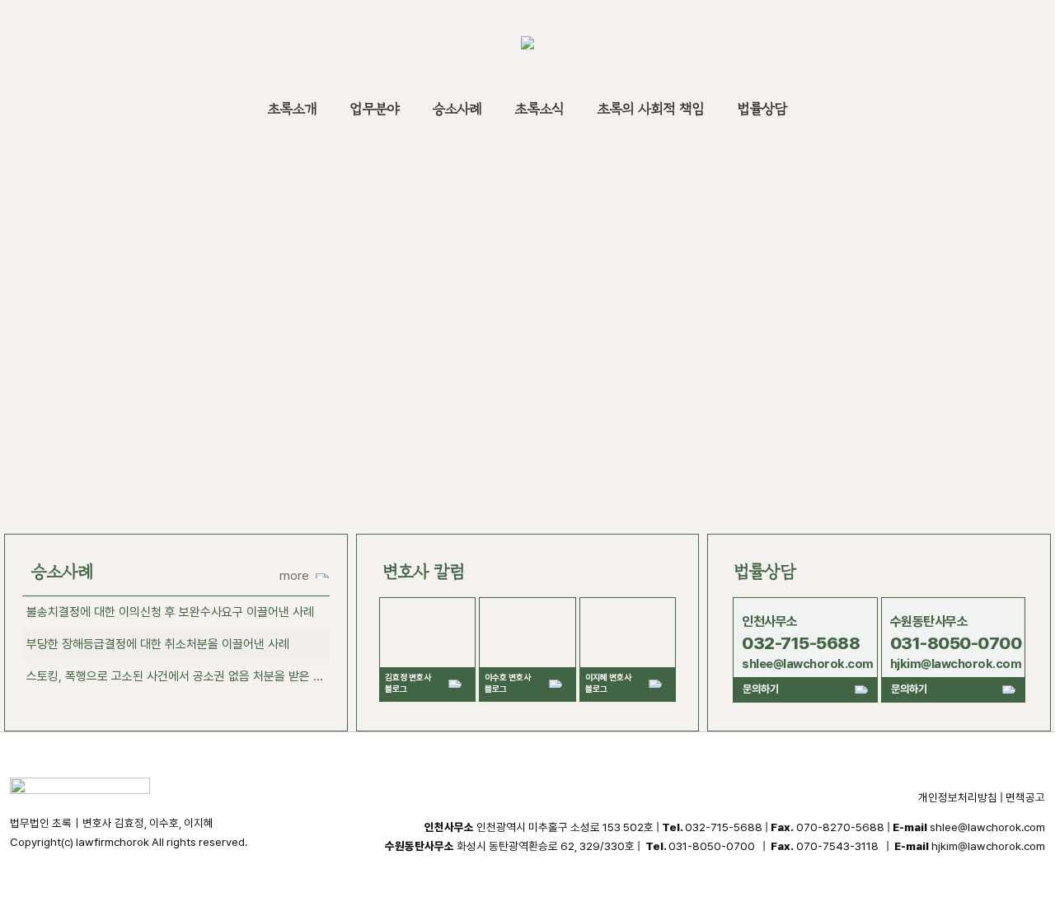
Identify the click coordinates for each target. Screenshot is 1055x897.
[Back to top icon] (976, 863)
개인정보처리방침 (957, 797)
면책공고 (1025, 797)
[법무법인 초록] (527, 45)
